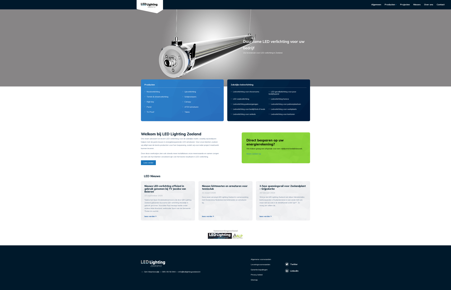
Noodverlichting (153, 91)
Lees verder (148, 162)
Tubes (187, 112)
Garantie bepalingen (259, 269)
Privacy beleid (256, 274)
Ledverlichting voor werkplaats (284, 109)
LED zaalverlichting (241, 99)
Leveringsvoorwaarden (260, 264)
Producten (390, 4)
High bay (150, 102)
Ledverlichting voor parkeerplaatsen (286, 104)
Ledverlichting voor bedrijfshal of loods (249, 109)
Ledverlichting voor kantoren (283, 114)
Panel (149, 107)
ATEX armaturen (191, 107)
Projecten (405, 4)
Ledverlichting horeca (280, 99)
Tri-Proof (150, 112)
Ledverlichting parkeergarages (245, 104)
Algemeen (376, 4)
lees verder (150, 216)
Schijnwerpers (190, 96)
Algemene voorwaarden (261, 259)
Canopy (188, 102)
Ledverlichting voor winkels (244, 114)
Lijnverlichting (190, 91)
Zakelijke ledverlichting (242, 84)
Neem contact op (253, 154)
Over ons (428, 4)
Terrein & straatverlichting (157, 96)
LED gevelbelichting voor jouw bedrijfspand (282, 92)
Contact (441, 4)
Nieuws (417, 4)
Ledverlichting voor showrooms (246, 91)
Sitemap (254, 280)
